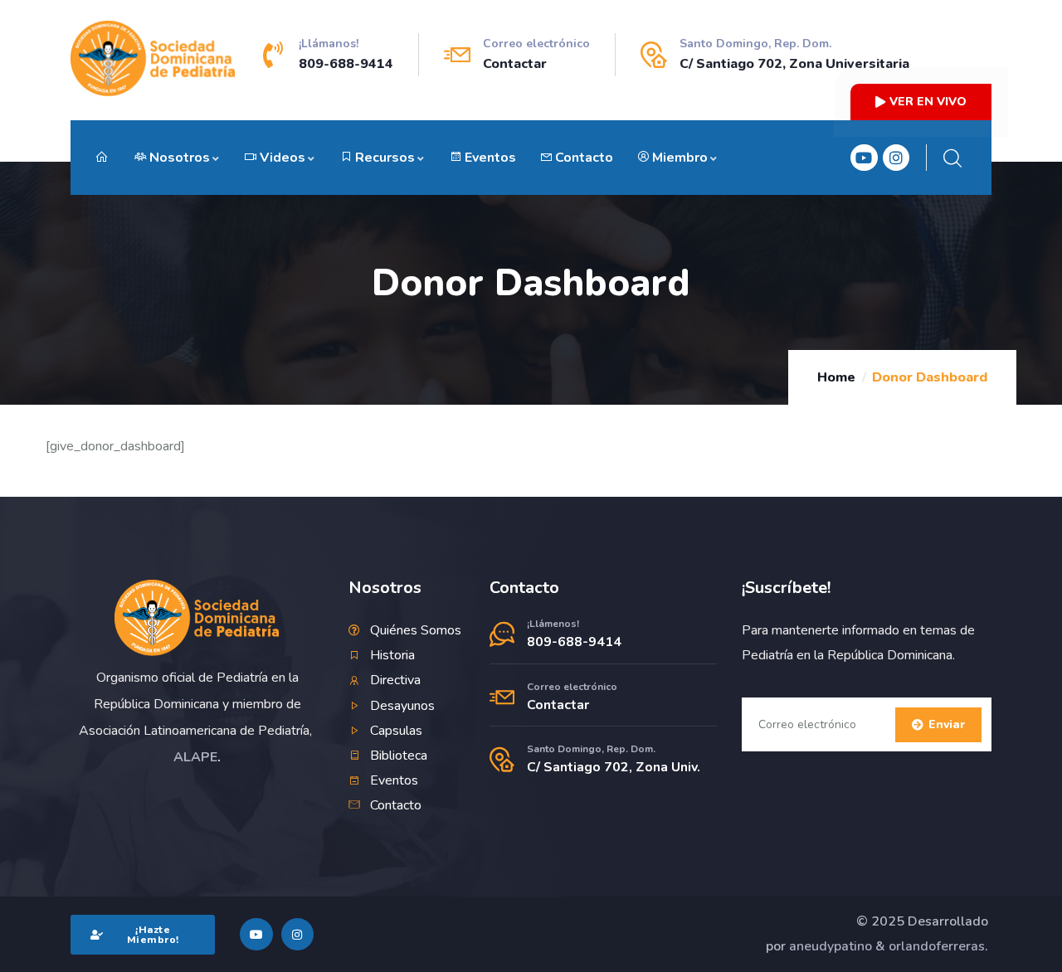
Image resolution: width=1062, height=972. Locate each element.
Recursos (385, 157)
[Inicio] (153, 58)
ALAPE (195, 757)
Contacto (584, 157)
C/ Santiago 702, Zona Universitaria (794, 64)
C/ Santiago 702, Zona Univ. (613, 767)
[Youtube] (863, 157)
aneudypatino (830, 946)
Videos (282, 157)
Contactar (515, 64)
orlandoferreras (937, 946)
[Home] (197, 617)
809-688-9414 (346, 64)
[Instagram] (896, 157)
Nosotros (179, 157)
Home (836, 377)
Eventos (490, 157)
